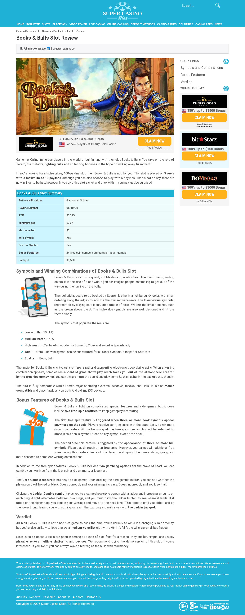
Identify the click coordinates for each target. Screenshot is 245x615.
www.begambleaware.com (178, 578)
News (218, 24)
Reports (34, 597)
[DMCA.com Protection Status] (219, 606)
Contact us (93, 597)
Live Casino (97, 24)
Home (20, 24)
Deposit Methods (143, 24)
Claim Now (154, 141)
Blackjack (59, 24)
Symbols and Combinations (202, 68)
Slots (46, 24)
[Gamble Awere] (204, 606)
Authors (78, 597)
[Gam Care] (194, 606)
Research (49, 597)
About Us (64, 597)
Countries (186, 24)
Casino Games (167, 24)
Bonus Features (193, 75)
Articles (21, 597)
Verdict (186, 82)
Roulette (33, 24)
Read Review (154, 147)
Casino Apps (204, 24)
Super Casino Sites (53, 604)
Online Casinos (118, 24)
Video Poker (78, 24)
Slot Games (44, 31)
